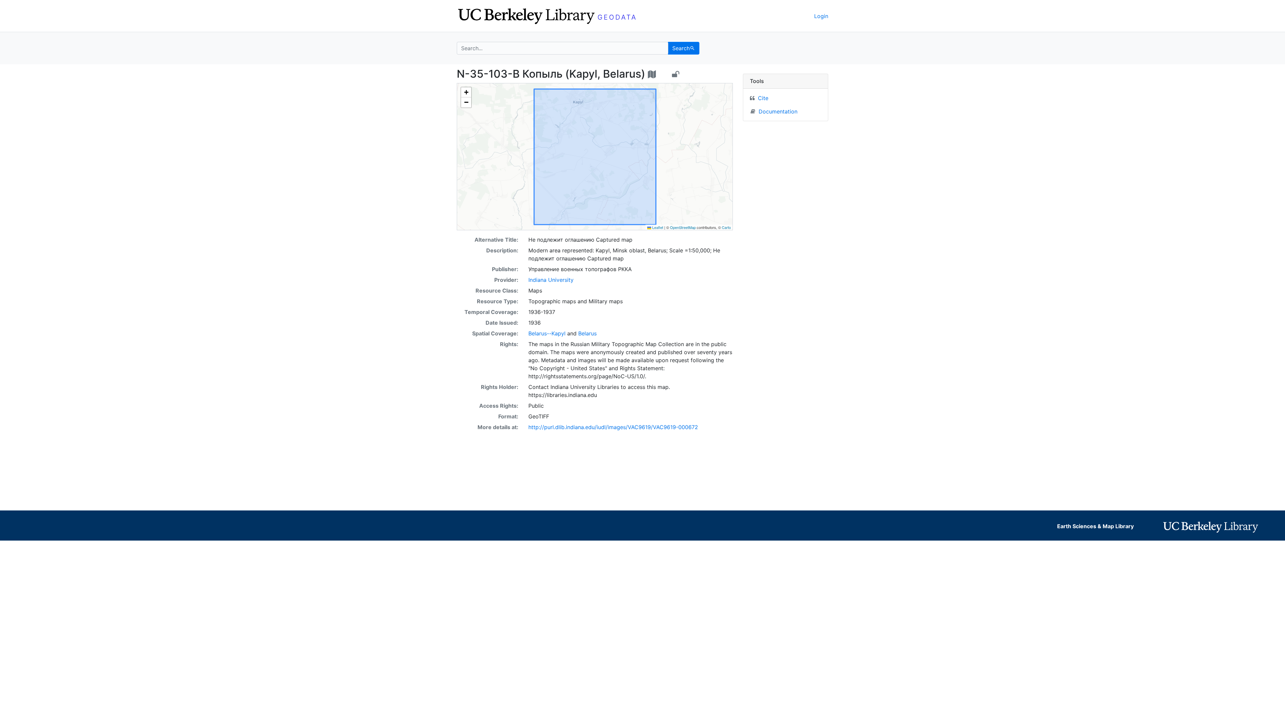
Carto (726, 227)
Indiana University (551, 279)
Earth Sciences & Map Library (1095, 526)
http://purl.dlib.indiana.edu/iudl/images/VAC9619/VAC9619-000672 (613, 427)
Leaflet (657, 227)
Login (821, 16)
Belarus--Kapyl (547, 333)
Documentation (778, 111)
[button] (466, 92)
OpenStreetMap (683, 227)
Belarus (587, 333)
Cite (763, 98)
